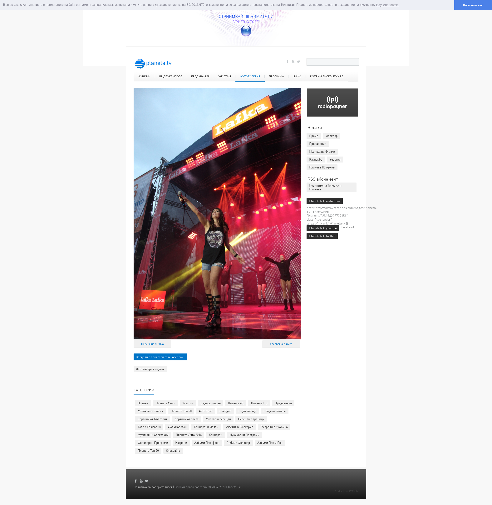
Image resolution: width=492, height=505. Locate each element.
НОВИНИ (144, 76)
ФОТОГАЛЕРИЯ (250, 76)
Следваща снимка (281, 344)
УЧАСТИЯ (224, 76)
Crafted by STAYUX (346, 491)
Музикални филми (150, 411)
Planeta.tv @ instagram (324, 201)
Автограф (205, 411)
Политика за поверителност (153, 487)
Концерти (215, 435)
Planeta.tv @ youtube (323, 228)
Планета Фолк (165, 403)
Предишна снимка (152, 344)
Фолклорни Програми (153, 443)
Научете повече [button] (387, 5)
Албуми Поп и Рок (269, 443)
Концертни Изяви (206, 427)
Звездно (225, 411)
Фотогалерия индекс (150, 369)
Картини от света (187, 419)
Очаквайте (173, 450)
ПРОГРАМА (276, 76)
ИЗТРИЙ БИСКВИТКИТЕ (326, 76)
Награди (181, 443)
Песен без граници (251, 419)
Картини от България (152, 419)
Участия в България (239, 427)
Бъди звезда (247, 411)
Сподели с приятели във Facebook (159, 357)
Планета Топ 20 (181, 411)
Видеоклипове (210, 403)
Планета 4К (236, 403)
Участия (187, 403)
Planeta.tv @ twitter (322, 236)
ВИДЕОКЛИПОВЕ (170, 76)
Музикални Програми (244, 435)
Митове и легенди (218, 419)
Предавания (283, 403)
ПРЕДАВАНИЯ (200, 76)
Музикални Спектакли (153, 435)
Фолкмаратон (177, 427)
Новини (143, 403)
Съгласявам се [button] (473, 5)
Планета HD (259, 403)
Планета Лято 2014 (189, 435)
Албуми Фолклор (238, 443)
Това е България (149, 427)
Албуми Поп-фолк (206, 443)
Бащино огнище (274, 411)
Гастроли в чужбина (274, 427)
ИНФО (297, 76)
